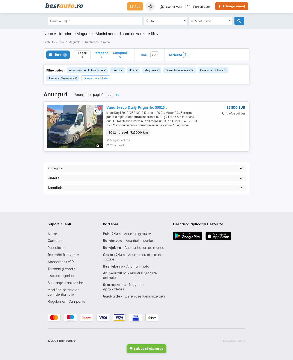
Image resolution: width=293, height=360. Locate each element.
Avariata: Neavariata (61, 78)
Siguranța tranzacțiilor (65, 283)
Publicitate (56, 247)
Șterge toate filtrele (95, 78)
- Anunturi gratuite (127, 234)
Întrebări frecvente (63, 255)
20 (109, 95)
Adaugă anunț (233, 6)
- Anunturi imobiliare (129, 240)
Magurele (150, 70)
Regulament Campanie (66, 301)
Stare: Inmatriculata (178, 70)
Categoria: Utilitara (211, 70)
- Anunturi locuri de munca (133, 247)
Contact (54, 240)
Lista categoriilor (61, 276)
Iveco (116, 70)
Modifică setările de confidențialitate (64, 292)
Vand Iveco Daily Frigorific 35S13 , (136, 107)
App (137, 6)
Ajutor (52, 234)
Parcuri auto (201, 6)
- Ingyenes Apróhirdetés (123, 287)
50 (117, 95)
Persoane (101, 54)
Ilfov (132, 70)
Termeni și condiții (62, 269)
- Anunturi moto (126, 266)
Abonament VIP (61, 262)
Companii (120, 54)
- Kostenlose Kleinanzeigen (134, 296)
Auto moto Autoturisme (86, 70)
